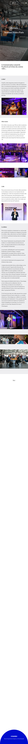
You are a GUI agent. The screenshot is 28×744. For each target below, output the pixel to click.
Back (14, 380)
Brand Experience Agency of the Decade (14, 738)
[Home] (14, 3)
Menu (23, 3)
